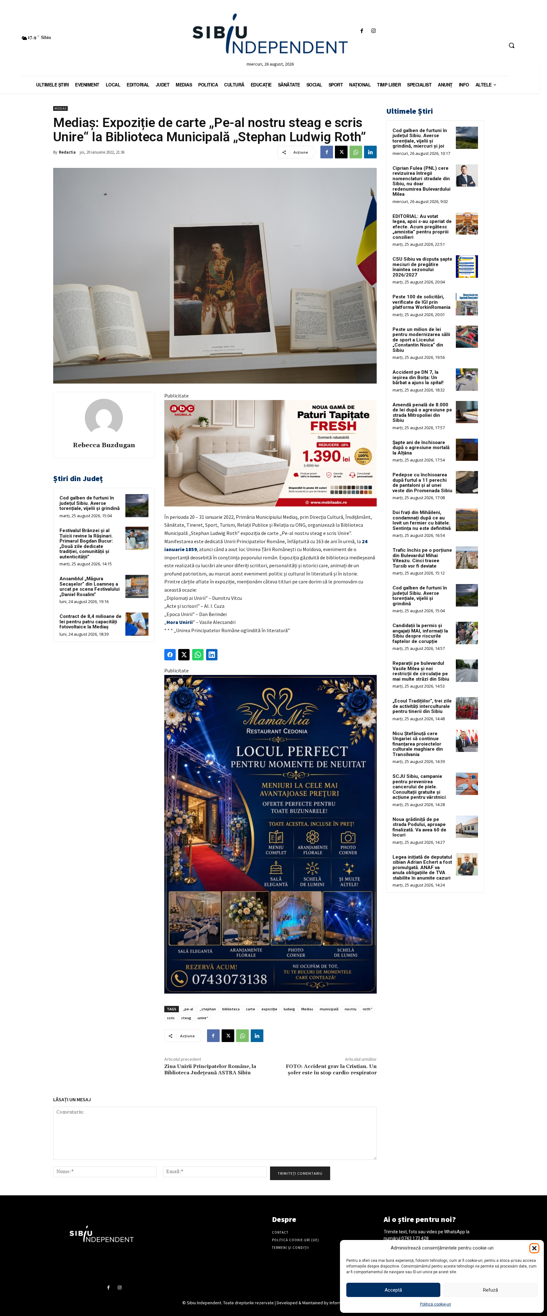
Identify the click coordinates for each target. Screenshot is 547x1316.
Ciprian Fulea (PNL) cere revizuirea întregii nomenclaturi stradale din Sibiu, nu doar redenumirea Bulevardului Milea (421, 181)
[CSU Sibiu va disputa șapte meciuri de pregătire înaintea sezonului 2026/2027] (467, 266)
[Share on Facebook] (170, 654)
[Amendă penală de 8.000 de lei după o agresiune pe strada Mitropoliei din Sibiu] (467, 412)
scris (171, 1017)
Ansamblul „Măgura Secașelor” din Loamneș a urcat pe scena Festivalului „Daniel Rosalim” (90, 586)
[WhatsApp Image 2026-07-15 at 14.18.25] (270, 834)
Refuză (490, 1290)
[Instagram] (373, 31)
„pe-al (188, 1009)
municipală (329, 1009)
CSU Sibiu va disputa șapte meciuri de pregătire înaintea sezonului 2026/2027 (422, 267)
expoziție (269, 1009)
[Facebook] (361, 31)
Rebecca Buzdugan (104, 445)
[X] (341, 152)
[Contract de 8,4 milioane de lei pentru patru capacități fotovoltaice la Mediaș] (136, 624)
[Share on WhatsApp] (198, 654)
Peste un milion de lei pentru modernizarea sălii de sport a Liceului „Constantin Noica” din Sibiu (421, 340)
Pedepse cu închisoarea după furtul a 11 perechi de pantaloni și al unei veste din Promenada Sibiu (422, 482)
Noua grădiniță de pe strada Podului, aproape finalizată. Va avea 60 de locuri (419, 827)
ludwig (289, 1009)
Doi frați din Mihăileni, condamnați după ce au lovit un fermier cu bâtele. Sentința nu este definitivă (422, 520)
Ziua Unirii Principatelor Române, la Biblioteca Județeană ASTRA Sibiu (210, 1069)
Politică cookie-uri (435, 1304)
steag (186, 1017)
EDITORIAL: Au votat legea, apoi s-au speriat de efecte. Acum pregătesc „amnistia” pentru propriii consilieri (422, 226)
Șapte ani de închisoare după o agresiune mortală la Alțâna (421, 448)
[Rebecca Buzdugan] (104, 418)
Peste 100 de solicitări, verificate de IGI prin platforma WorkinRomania (421, 302)
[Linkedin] (370, 152)
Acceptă (393, 1290)
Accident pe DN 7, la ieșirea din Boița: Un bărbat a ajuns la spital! (418, 377)
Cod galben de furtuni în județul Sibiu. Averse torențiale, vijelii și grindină (90, 503)
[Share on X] (184, 654)
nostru (350, 1009)
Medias (60, 108)
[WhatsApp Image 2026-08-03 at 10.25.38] (270, 453)
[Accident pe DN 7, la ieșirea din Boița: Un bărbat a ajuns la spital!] (467, 379)
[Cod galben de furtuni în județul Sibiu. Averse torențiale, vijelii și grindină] (136, 505)
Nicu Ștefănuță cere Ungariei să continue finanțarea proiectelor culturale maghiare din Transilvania (418, 744)
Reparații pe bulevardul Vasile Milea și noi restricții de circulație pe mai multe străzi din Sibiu (421, 671)
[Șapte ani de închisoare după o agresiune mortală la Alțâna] (467, 450)
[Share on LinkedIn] (211, 654)
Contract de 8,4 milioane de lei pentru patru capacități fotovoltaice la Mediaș (91, 621)
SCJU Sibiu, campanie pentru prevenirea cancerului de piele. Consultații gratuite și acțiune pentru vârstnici (419, 786)
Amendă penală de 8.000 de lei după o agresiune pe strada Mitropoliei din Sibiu (422, 412)
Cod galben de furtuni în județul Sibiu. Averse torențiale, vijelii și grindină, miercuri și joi (420, 138)
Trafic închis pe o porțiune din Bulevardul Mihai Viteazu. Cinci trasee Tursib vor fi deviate (422, 558)
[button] (534, 1248)
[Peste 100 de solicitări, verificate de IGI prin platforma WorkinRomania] (467, 304)
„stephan (207, 1009)
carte (250, 1009)
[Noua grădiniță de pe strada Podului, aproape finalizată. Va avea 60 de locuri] (467, 827)
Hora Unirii (180, 622)
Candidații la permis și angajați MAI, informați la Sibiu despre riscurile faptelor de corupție (420, 633)
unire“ (203, 1017)
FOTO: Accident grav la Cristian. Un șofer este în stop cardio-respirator (331, 1069)
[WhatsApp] (355, 152)
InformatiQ (340, 1303)
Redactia (67, 152)
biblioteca (231, 1009)
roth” (367, 1009)
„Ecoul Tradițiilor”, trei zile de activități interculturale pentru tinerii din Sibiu (422, 706)
